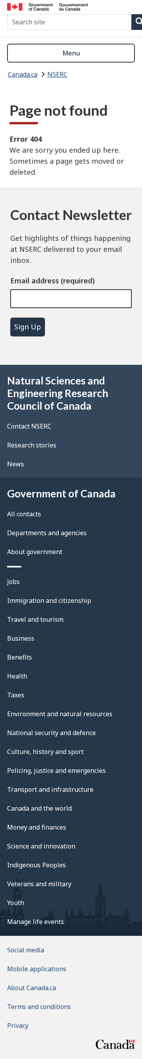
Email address (34, 280)
